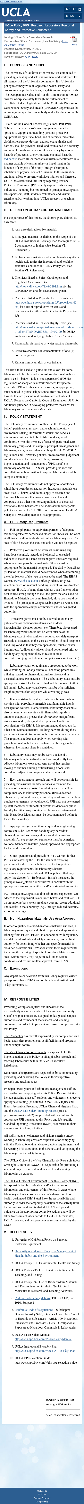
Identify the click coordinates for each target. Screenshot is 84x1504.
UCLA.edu (42, 1491)
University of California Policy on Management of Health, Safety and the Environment (45, 1253)
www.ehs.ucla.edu (26, 580)
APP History (31, 57)
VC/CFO (42, 1494)
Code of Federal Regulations (32, 1298)
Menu (70, 16)
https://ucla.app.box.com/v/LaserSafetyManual (43, 1339)
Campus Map (42, 1502)
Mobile (71, 9)
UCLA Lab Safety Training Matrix (35, 1110)
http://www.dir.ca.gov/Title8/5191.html (39, 286)
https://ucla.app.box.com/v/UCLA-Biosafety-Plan (45, 1351)
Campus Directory (42, 1498)
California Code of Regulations (34, 1310)
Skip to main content (11, 1)
